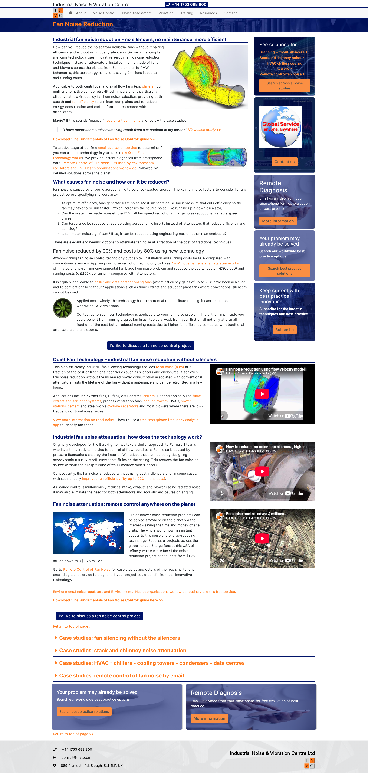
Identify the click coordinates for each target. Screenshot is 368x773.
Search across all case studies (285, 85)
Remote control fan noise (281, 74)
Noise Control (104, 13)
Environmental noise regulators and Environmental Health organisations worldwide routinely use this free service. (144, 591)
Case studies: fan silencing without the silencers (119, 638)
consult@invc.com (76, 757)
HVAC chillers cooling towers (285, 65)
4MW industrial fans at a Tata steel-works (205, 263)
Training (187, 13)
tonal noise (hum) (170, 367)
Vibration (166, 13)
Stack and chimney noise (280, 58)
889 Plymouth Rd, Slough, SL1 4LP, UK (92, 765)
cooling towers (156, 401)
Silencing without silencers (282, 52)
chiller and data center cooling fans (123, 282)
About (81, 13)
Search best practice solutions (285, 271)
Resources (209, 13)
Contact (230, 13)
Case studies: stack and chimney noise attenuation (122, 650)
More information (278, 221)
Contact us (285, 161)
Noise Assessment (137, 13)
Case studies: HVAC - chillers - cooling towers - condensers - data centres (151, 663)
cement (74, 406)
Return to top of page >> (73, 626)
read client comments (122, 120)
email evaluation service (117, 147)
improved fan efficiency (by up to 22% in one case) (123, 478)
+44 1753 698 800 (77, 749)
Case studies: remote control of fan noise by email (121, 675)
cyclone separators (122, 406)
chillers (147, 86)
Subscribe (284, 330)
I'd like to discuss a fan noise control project (150, 345)
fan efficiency (83, 101)
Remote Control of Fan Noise (86, 569)
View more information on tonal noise (83, 420)
